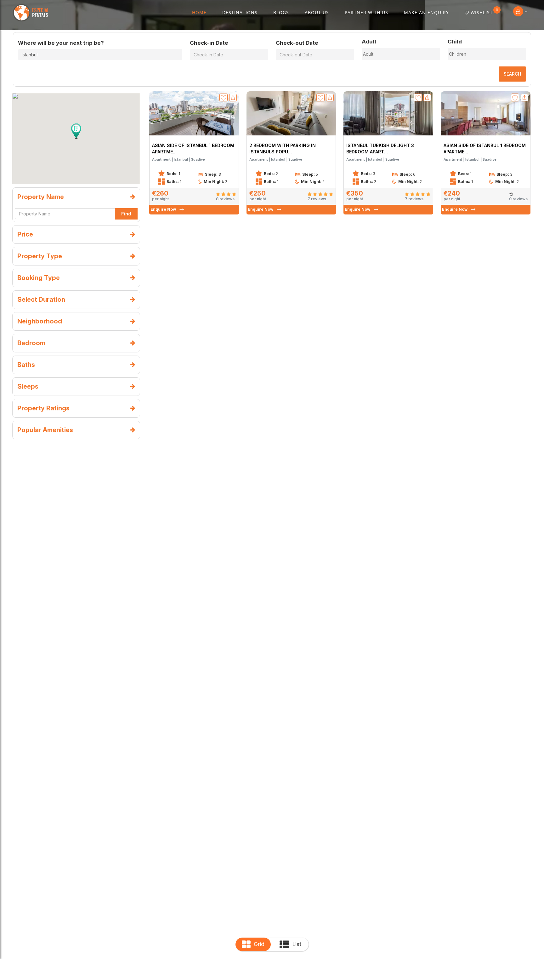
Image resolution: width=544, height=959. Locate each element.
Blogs (281, 12)
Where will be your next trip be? (61, 43)
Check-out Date (297, 43)
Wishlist (484, 11)
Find (126, 214)
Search (512, 74)
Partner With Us (366, 12)
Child (455, 41)
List (296, 944)
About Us (317, 12)
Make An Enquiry (426, 12)
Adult (369, 41)
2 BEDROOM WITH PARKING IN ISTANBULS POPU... (282, 148)
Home (199, 12)
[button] (76, 131)
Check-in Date (209, 43)
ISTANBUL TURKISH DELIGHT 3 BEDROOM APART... (380, 148)
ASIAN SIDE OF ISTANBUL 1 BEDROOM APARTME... (193, 148)
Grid (259, 944)
